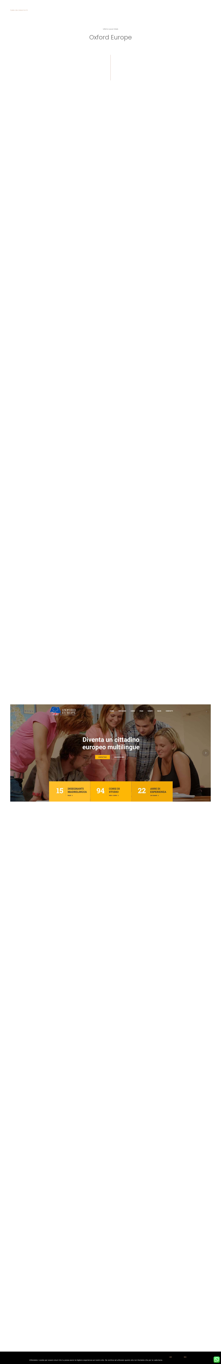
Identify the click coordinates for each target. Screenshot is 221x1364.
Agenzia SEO (127, 8)
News (174, 8)
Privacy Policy (203, 8)
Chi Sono (111, 8)
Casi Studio (158, 8)
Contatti (186, 8)
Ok (170, 1357)
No (185, 1357)
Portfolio (143, 8)
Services (97, 8)
